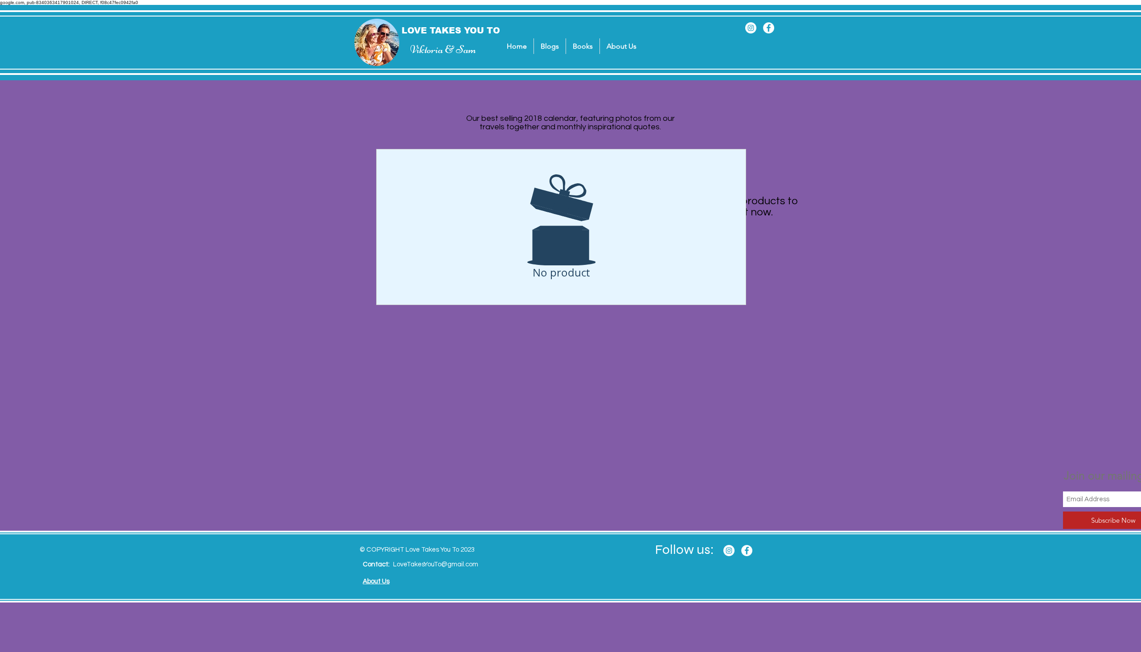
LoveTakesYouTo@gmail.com (435, 564)
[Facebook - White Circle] (768, 27)
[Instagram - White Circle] (750, 27)
